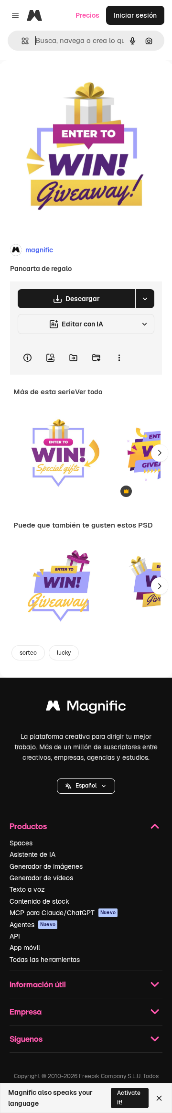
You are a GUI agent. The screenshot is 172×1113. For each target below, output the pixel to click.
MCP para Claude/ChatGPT (63, 912)
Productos (28, 826)
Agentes (32, 924)
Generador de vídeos (41, 878)
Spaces (21, 843)
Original (61, 81)
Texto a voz (27, 889)
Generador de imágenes (46, 866)
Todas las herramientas (45, 959)
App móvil (25, 947)
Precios (87, 15)
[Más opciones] (119, 357)
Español (86, 785)
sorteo (28, 653)
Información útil (38, 984)
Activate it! (128, 1097)
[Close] (159, 1098)
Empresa (26, 1011)
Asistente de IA (32, 854)
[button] (86, 786)
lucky (64, 653)
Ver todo (88, 392)
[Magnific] (86, 708)
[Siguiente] (159, 453)
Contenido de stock (39, 901)
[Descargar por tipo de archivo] (144, 298)
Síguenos (26, 1039)
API (15, 936)
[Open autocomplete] (21, 40)
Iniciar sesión (135, 15)
